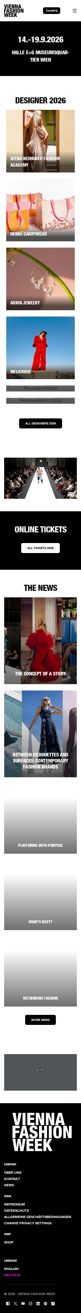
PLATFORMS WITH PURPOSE (40, 845)
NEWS (9, 1185)
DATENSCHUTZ (16, 1210)
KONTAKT (12, 1179)
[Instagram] (30, 1303)
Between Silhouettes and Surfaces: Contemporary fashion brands (40, 761)
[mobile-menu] (72, 10)
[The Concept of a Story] (40, 640)
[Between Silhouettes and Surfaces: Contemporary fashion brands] (40, 733)
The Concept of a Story (40, 674)
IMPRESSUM (14, 1204)
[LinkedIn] (38, 1303)
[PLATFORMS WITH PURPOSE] (40, 819)
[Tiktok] (53, 1303)
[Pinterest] (45, 1303)
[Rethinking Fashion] (40, 971)
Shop (9, 1242)
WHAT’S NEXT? (40, 921)
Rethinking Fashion (40, 998)
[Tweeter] (15, 1303)
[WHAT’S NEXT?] (40, 895)
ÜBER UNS (12, 1172)
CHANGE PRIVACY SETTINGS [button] (28, 1223)
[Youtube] (23, 1303)
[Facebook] (8, 1303)
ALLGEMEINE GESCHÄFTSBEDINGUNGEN (37, 1217)
